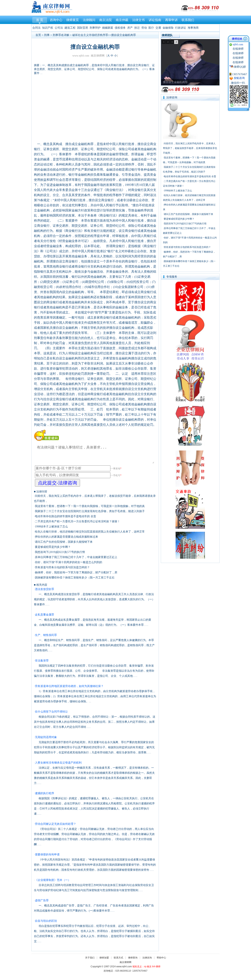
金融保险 (168, 27)
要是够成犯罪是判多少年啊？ (53, 546)
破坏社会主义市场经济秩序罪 (90, 35)
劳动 (144, 27)
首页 (38, 35)
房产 (130, 27)
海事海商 (193, 27)
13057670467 (239, 74)
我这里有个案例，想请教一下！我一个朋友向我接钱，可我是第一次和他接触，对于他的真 (90, 506)
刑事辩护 (95, 27)
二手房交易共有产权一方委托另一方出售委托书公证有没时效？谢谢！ (77, 521)
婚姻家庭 (107, 27)
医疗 (151, 27)
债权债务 (120, 27)
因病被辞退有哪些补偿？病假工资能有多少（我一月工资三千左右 (75, 577)
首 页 (39, 20)
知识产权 (47, 27)
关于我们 (90, 957)
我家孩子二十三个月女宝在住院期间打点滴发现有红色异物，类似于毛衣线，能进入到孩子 (90, 511)
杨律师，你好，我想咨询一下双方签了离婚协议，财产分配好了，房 (76, 572)
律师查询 (132, 957)
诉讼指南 (155, 20)
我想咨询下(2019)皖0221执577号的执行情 (60, 552)
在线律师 (238, 48)
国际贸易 (82, 27)
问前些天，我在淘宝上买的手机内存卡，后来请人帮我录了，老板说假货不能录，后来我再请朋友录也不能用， (190, 148)
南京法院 (105, 20)
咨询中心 (56, 20)
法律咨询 (147, 957)
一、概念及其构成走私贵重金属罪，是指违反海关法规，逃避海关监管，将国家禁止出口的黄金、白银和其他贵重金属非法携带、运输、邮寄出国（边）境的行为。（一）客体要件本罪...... (92, 619)
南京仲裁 (122, 20)
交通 (158, 27)
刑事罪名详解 (61, 35)
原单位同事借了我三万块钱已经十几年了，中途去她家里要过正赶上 (76, 557)
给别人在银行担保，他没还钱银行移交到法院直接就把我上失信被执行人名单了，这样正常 (90, 531)
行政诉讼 (180, 27)
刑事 (47, 35)
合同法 (36, 27)
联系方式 (118, 957)
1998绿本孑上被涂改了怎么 (51, 526)
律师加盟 (104, 957)
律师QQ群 (240, 66)
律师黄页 (72, 20)
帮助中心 (161, 957)
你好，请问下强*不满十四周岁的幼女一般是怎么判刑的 (68, 562)
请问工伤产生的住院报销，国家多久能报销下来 (64, 541)
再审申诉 (171, 20)
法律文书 (138, 20)
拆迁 (137, 27)
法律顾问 (89, 20)
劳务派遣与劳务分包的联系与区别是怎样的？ (62, 567)
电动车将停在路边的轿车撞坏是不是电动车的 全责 (65, 516)
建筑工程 (70, 27)
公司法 (59, 27)
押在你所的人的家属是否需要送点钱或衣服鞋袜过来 (66, 536)
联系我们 (188, 20)
